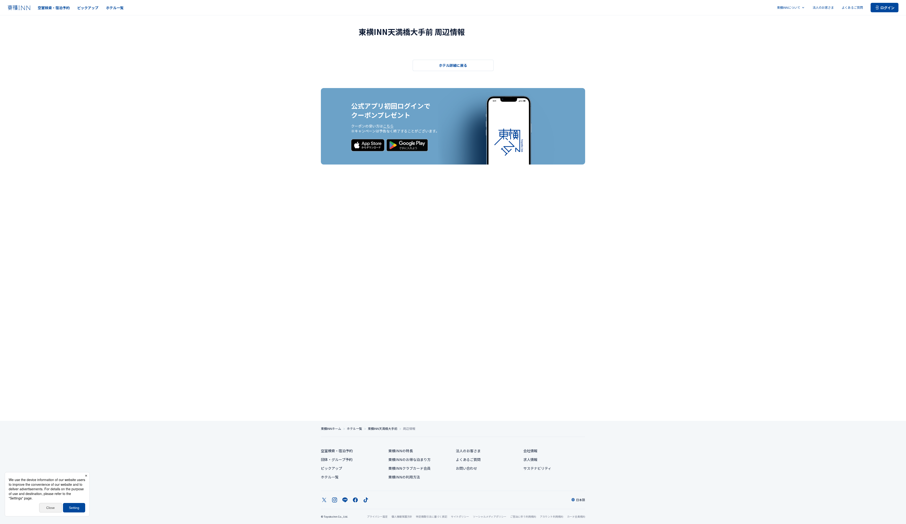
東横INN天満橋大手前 (382, 429)
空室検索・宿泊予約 (54, 7)
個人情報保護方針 (401, 516)
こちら (388, 125)
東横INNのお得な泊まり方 (409, 459)
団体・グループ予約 (336, 459)
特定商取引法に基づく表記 (431, 516)
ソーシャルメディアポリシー (489, 516)
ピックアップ (87, 7)
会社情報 (530, 450)
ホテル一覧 (115, 7)
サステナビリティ (537, 468)
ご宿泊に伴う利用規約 (523, 516)
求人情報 (530, 459)
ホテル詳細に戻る (453, 65)
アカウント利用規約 (551, 516)
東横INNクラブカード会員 (409, 468)
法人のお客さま (823, 7)
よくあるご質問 (852, 7)
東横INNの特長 (400, 450)
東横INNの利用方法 (404, 476)
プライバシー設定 (377, 516)
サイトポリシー (460, 516)
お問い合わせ (466, 468)
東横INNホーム (331, 429)
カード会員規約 (576, 516)
